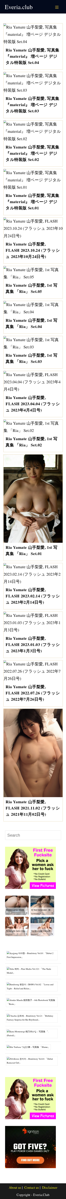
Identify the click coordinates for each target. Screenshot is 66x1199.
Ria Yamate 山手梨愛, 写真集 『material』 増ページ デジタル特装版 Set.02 (32, 153)
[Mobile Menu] (57, 7)
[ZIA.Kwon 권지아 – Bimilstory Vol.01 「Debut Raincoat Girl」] (33, 1060)
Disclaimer (49, 1187)
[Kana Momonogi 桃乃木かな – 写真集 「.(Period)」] (33, 1033)
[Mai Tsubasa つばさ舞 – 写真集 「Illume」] (29, 1046)
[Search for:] (61, 7)
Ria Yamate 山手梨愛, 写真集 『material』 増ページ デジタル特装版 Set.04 (32, 56)
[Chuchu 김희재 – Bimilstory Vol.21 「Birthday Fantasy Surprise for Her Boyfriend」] (33, 1017)
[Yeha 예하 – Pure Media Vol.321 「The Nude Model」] (33, 970)
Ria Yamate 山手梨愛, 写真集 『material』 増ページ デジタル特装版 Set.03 (32, 104)
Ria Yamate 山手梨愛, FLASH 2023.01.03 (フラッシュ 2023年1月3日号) (33, 644)
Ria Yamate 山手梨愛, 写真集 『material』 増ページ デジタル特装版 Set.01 (32, 201)
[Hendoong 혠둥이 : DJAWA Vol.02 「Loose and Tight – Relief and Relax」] (33, 986)
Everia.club (19, 7)
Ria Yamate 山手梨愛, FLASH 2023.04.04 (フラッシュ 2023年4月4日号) (33, 403)
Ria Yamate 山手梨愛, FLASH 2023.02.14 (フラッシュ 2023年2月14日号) (33, 596)
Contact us (31, 1187)
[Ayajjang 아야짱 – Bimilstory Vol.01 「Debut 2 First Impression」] (33, 954)
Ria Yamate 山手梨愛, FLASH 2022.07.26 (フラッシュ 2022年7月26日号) (33, 693)
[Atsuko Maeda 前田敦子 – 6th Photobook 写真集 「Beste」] (33, 1001)
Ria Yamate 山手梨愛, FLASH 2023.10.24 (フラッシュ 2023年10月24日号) (33, 250)
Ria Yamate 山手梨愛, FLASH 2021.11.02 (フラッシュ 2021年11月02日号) (33, 808)
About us (15, 1187)
